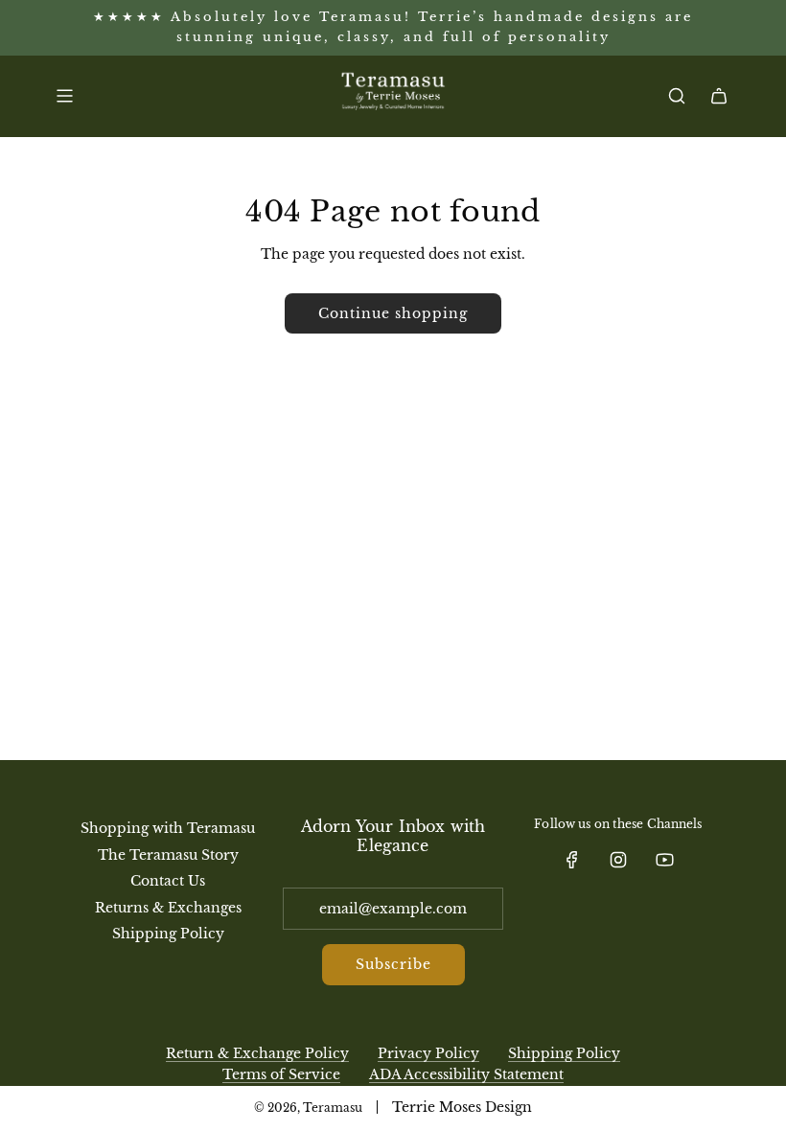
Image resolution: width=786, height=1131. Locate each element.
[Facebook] (572, 860)
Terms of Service (281, 1074)
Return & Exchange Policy (257, 1053)
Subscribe (393, 964)
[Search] (677, 96)
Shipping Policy (564, 1053)
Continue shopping (393, 313)
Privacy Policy (428, 1053)
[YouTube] (664, 860)
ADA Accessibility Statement (466, 1074)
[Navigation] (64, 96)
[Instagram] (618, 860)
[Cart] (719, 96)
